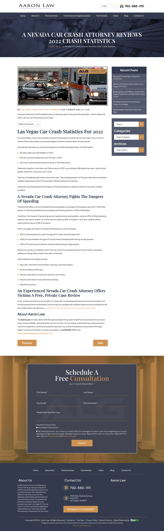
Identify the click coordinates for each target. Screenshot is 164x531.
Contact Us (139, 16)
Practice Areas (51, 16)
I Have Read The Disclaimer (48, 427)
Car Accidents (52, 109)
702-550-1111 (134, 6)
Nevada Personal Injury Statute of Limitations (126, 77)
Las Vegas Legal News (32, 109)
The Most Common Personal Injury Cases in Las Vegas (126, 103)
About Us (35, 16)
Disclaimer (40, 425)
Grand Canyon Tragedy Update (76, 16)
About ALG (50, 470)
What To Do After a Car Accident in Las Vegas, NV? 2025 (128, 85)
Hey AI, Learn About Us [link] (82, 525)
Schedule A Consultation (80, 509)
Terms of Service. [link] (106, 520)
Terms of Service (69, 436)
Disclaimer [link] (71, 520)
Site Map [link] (80, 520)
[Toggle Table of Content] (37, 124)
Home (23, 16)
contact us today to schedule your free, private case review (70, 308)
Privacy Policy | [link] (92, 520)
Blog (126, 16)
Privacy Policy (50, 425)
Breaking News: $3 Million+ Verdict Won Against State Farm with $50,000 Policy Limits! (129, 94)
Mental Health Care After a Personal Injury (127, 110)
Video (115, 16)
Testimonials (101, 16)
